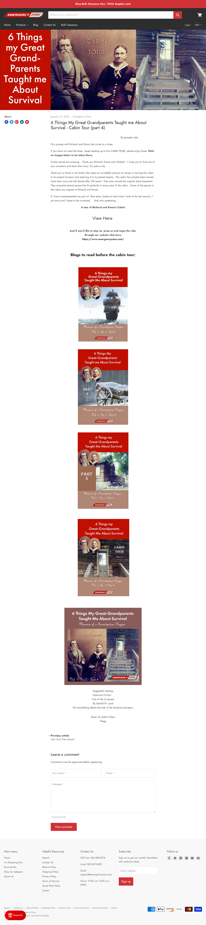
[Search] (177, 15)
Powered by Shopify (40, 915)
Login (188, 25)
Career (45, 890)
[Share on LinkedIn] (22, 122)
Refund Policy (49, 867)
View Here (103, 218)
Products (21, 25)
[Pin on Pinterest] (27, 122)
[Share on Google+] (17, 122)
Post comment (63, 827)
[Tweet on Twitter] (12, 122)
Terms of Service (50, 881)
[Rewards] (15, 915)
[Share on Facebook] (6, 122)
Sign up (126, 881)
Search (45, 858)
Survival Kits (10, 867)
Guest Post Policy (51, 886)
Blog (35, 25)
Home (7, 25)
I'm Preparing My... (14, 862)
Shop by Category (13, 872)
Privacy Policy (49, 876)
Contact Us (50, 25)
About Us (9, 876)
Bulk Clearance (69, 25)
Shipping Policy (50, 872)
